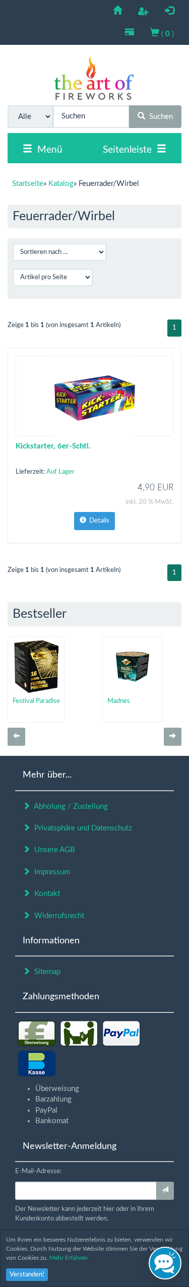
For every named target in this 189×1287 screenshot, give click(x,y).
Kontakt (45, 893)
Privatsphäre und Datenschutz (81, 828)
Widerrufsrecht (57, 916)
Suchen (159, 116)
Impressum (50, 872)
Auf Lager (60, 472)
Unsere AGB (52, 850)
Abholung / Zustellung (69, 806)
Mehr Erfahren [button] (68, 1258)
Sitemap (45, 972)
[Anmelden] (165, 1191)
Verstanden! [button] (27, 1274)
